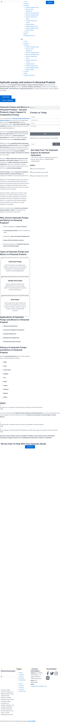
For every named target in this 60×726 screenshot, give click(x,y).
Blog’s (25, 34)
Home (20, 672)
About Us (26, 3)
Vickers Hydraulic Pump (32, 28)
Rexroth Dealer (30, 30)
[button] (30, 39)
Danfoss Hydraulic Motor (32, 13)
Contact (26, 32)
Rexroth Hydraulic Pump (32, 7)
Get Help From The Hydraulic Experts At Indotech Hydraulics (44, 152)
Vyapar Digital (31, 721)
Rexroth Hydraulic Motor (32, 15)
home (25, 1)
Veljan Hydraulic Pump (32, 26)
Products (26, 5)
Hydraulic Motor (30, 24)
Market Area (22, 680)
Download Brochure (29, 35)
